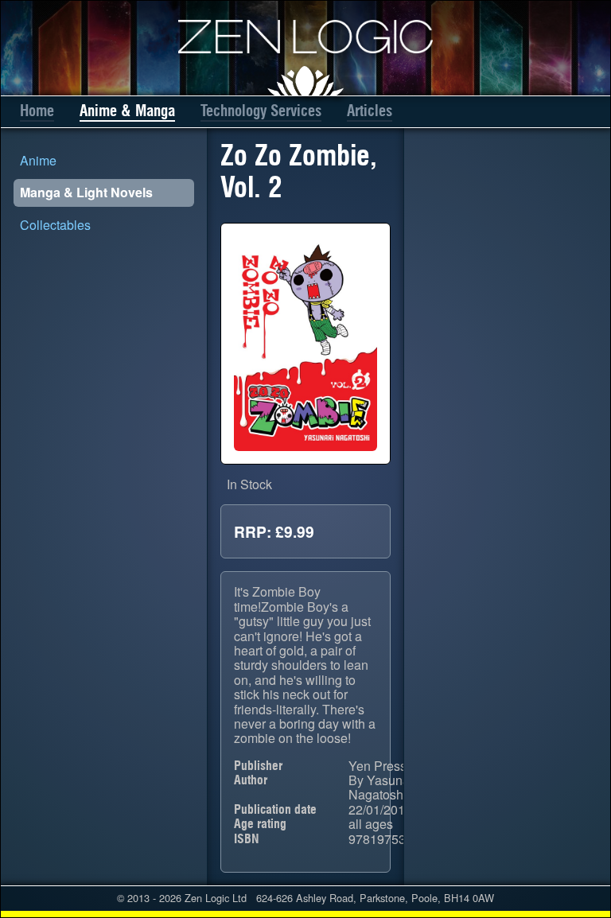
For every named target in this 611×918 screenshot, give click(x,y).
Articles (369, 111)
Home (37, 111)
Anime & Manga (127, 111)
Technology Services (260, 111)
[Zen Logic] (305, 36)
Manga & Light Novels (86, 192)
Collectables (55, 225)
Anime (38, 160)
